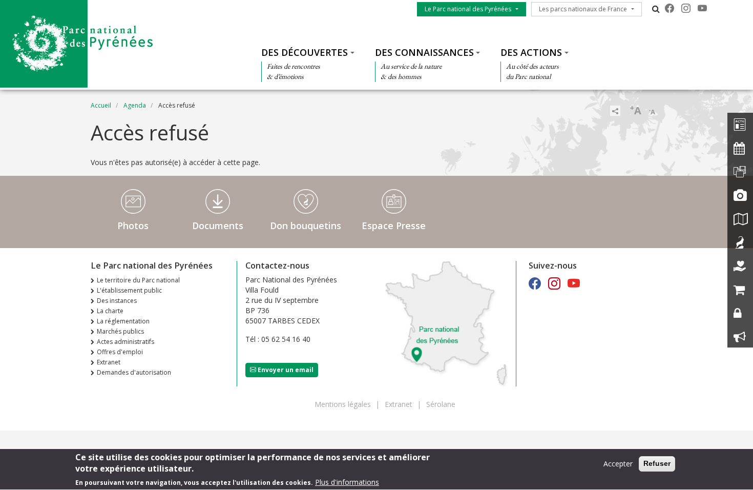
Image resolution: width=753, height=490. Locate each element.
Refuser (657, 463)
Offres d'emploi (120, 352)
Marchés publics (120, 331)
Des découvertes (304, 52)
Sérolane (440, 404)
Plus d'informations (347, 482)
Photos (133, 225)
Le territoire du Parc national (138, 280)
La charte (110, 311)
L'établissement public (129, 290)
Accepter (618, 463)
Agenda (134, 105)
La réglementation (123, 321)
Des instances (117, 300)
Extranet (108, 362)
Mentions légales (343, 404)
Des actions (531, 52)
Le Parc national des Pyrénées (468, 9)
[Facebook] (669, 8)
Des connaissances (424, 52)
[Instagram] (686, 8)
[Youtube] (702, 8)
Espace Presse (394, 225)
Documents (217, 225)
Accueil (101, 105)
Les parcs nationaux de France (583, 9)
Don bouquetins (305, 225)
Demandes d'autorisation (134, 372)
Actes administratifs (125, 341)
